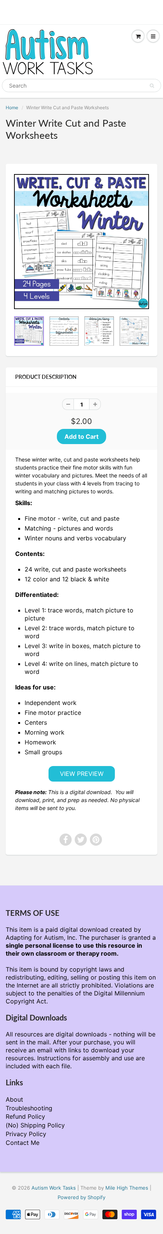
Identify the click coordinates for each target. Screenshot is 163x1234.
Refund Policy (25, 1116)
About (14, 1099)
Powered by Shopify (81, 1197)
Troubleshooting (29, 1108)
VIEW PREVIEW (81, 773)
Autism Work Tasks (53, 1188)
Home (12, 107)
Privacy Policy (26, 1134)
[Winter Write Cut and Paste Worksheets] (81, 241)
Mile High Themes (126, 1188)
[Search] (151, 86)
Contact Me (22, 1142)
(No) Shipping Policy (35, 1125)
